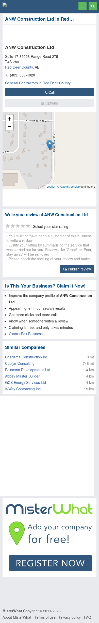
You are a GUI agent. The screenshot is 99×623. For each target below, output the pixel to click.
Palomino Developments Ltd (27, 369)
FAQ (87, 617)
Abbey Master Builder (22, 376)
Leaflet (51, 186)
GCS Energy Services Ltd (25, 382)
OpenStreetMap (70, 186)
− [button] (9, 126)
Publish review (79, 268)
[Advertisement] (41, 33)
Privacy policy (70, 617)
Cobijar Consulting (20, 363)
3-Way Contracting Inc (23, 388)
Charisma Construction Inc (26, 356)
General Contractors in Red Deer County (38, 82)
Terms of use (45, 617)
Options (51, 103)
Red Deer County (19, 67)
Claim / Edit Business (26, 333)
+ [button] (9, 119)
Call (51, 92)
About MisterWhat (17, 617)
